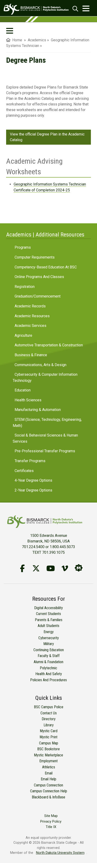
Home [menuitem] (16, 40)
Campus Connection (48, 785)
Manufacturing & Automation (38, 409)
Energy (49, 632)
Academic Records (30, 306)
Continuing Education (48, 650)
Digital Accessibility (48, 608)
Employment (48, 761)
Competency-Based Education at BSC (46, 267)
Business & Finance (31, 355)
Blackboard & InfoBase (48, 797)
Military (48, 644)
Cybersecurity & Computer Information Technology (45, 377)
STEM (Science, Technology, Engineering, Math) (47, 422)
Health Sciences (28, 400)
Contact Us (48, 713)
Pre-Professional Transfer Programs (45, 451)
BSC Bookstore (48, 749)
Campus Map (48, 743)
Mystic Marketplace (48, 755)
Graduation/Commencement (38, 296)
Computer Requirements (35, 257)
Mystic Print (48, 737)
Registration (25, 286)
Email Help (48, 779)
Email (49, 773)
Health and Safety (48, 674)
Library (49, 725)
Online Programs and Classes (39, 277)
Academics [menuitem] (37, 40)
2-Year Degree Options (33, 490)
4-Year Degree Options (33, 480)
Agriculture (23, 335)
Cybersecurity (48, 638)
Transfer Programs (30, 461)
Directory (49, 719)
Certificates (24, 470)
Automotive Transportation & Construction (49, 345)
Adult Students (48, 625)
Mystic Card (48, 731)
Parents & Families (48, 620)
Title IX (51, 827)
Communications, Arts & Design (40, 365)
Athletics (48, 767)
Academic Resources (32, 316)
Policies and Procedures (48, 680)
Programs (23, 247)
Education (23, 390)
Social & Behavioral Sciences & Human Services (45, 438)
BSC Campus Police (48, 707)
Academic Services (30, 325)
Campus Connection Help (48, 791)
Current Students (48, 613)
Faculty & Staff (49, 656)
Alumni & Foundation (48, 662)
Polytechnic (48, 668)
